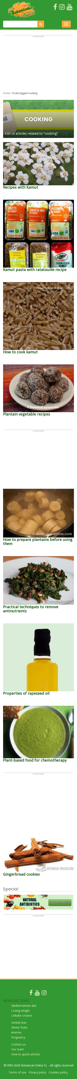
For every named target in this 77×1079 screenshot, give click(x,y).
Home (6, 93)
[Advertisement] (38, 65)
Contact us (18, 1044)
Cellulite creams (21, 1015)
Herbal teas (18, 1022)
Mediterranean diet (24, 1006)
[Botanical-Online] (22, 9)
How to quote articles (25, 1054)
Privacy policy (37, 1072)
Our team (17, 1049)
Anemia (16, 1032)
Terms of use (17, 1072)
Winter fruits (19, 1027)
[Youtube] (37, 994)
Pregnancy (18, 1037)
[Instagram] (44, 994)
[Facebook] (31, 994)
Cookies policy (58, 1072)
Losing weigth (20, 1011)
